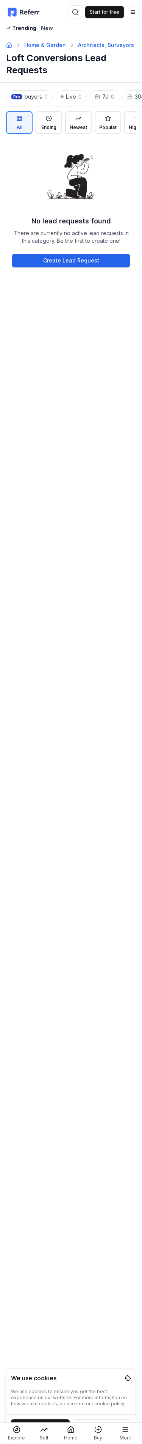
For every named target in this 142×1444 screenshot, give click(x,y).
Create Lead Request (71, 260)
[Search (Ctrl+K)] (75, 12)
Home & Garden (45, 45)
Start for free (104, 12)
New (47, 28)
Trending (24, 28)
